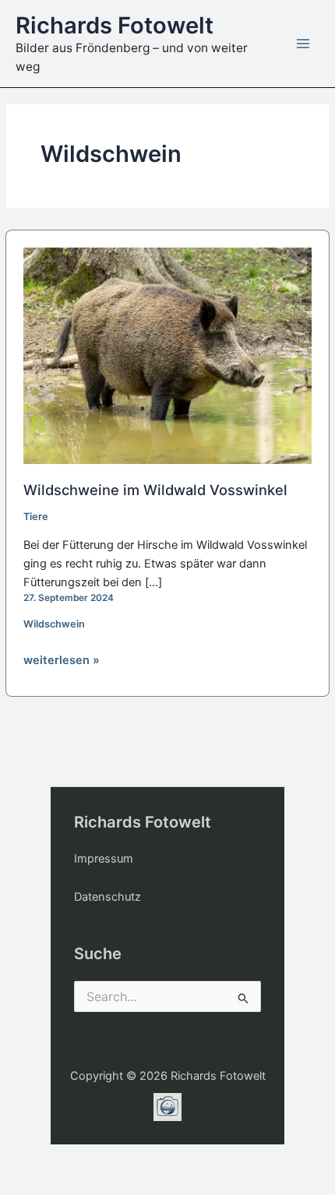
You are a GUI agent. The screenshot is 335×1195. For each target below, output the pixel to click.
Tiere (35, 516)
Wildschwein (54, 624)
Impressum (103, 859)
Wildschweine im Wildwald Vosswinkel (155, 489)
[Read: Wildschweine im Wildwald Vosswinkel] (167, 355)
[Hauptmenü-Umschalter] (303, 43)
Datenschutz (107, 897)
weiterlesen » (61, 661)
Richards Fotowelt (114, 25)
